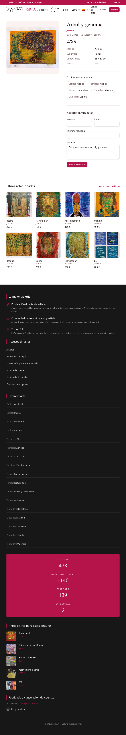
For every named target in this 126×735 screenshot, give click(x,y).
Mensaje (71, 142)
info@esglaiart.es (30, 703)
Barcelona (17, 508)
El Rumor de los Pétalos (31, 645)
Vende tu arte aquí (16, 356)
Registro (114, 9)
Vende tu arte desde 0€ (96, 2)
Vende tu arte (94, 9)
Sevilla (15, 535)
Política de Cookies (16, 370)
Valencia (16, 543)
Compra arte (55, 10)
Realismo (15, 421)
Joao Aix (71, 30)
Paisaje (14, 412)
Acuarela (16, 456)
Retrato (14, 430)
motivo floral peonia (29, 669)
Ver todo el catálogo (109, 186)
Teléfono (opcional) (76, 130)
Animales (15, 500)
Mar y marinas (17, 474)
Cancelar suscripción (17, 384)
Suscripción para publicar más (22, 363)
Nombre (71, 119)
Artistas (10, 349)
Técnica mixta (18, 465)
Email (97, 119)
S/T (20, 682)
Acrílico (76, 83)
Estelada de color (27, 657)
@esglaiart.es (18, 709)
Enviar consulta (77, 164)
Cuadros (43, 9)
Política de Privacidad (17, 377)
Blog (65, 9)
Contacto (116, 2)
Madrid (15, 517)
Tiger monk (24, 633)
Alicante (88, 34)
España (98, 34)
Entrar (103, 9)
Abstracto (15, 404)
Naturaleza (78, 90)
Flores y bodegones (20, 491)
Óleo (13, 439)
